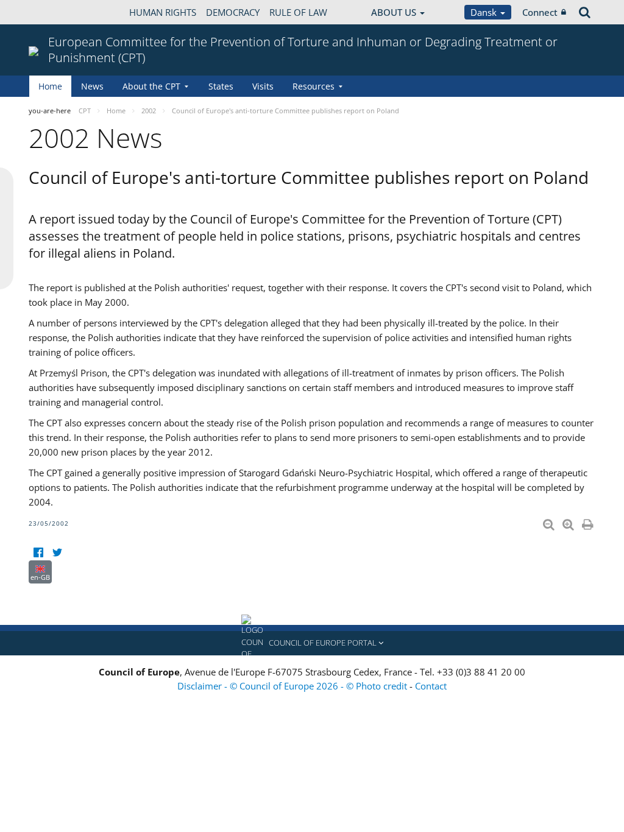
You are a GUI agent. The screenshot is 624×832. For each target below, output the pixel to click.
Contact (431, 686)
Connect (540, 12)
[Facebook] (38, 552)
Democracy (233, 12)
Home (50, 86)
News (92, 86)
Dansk (484, 12)
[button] (312, 643)
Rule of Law (298, 12)
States (220, 86)
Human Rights (162, 12)
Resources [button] (313, 86)
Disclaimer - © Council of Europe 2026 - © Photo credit (293, 686)
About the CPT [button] (151, 86)
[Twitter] (57, 552)
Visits (263, 86)
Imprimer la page (588, 522)
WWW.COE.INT (59, 12)
